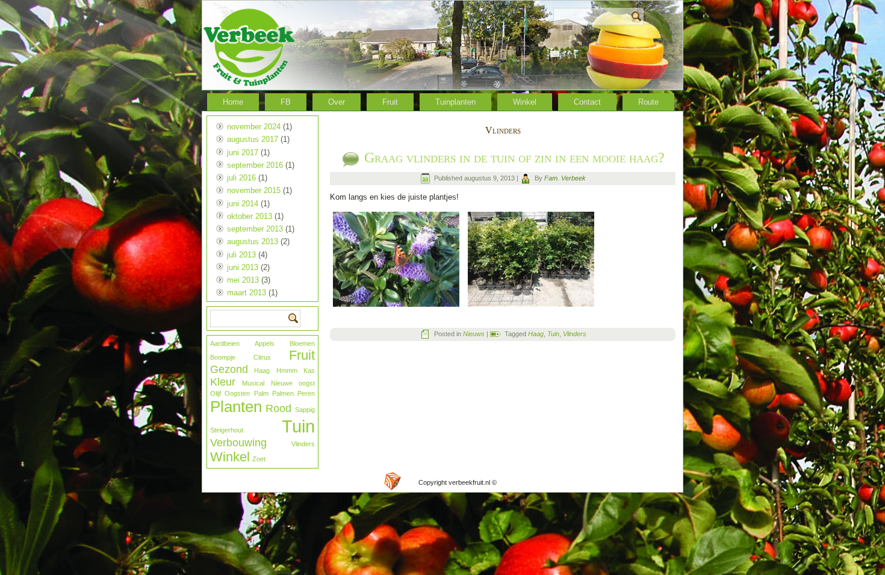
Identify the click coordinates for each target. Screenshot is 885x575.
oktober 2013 (249, 216)
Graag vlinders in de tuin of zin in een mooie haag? (514, 157)
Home (233, 101)
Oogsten (237, 393)
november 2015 (254, 190)
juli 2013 (241, 254)
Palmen (283, 393)
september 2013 (255, 228)
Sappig (305, 409)
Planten (236, 407)
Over (336, 101)
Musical (253, 383)
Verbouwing (238, 443)
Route (648, 101)
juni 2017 (242, 152)
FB (286, 101)
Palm (261, 393)
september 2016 (255, 165)
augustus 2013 (252, 241)
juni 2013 (242, 267)
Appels (265, 343)
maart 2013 (246, 292)
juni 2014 (242, 203)
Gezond (229, 369)
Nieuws (474, 333)
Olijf (215, 393)
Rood (278, 408)
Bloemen (302, 343)
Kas (309, 370)
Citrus (262, 357)
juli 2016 (241, 177)
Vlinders (303, 443)
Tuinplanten (455, 101)
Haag (262, 370)
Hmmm (286, 370)
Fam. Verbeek (565, 178)
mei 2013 (243, 279)
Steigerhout (226, 430)
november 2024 (254, 126)
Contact (587, 101)
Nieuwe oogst (293, 383)
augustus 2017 (252, 139)
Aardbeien (225, 343)
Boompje (222, 357)
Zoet (259, 459)
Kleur (222, 382)
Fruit (390, 101)
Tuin (298, 426)
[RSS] (393, 481)
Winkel (524, 101)
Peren (306, 393)
